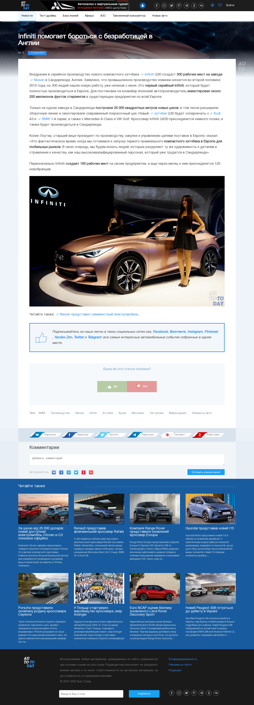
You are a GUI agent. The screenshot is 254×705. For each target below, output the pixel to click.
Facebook (160, 331)
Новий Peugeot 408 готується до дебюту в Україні (209, 609)
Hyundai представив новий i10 (210, 528)
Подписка (144, 694)
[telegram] (186, 5)
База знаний (70, 16)
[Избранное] (220, 5)
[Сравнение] (212, 5)
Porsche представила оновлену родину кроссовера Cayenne (42, 611)
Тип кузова (156, 413)
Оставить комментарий (206, 472)
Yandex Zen (63, 337)
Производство (60, 413)
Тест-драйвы (47, 16)
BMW (46, 119)
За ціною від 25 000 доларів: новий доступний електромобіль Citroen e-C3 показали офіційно (41, 533)
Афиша (89, 16)
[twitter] (171, 5)
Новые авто (160, 16)
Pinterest (211, 331)
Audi (217, 113)
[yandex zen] (194, 5)
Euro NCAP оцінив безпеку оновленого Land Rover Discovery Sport (151, 611)
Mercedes (138, 413)
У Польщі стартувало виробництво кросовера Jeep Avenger (98, 611)
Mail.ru (68, 472)
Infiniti (149, 74)
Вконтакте (178, 331)
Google (91, 472)
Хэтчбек (107, 413)
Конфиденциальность (183, 659)
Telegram (94, 337)
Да (115, 386)
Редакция (175, 670)
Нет (145, 386)
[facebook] (157, 5)
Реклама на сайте (180, 665)
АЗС (103, 16)
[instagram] (164, 5)
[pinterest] (179, 5)
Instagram (194, 331)
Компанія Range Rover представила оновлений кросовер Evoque (149, 532)
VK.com (54, 472)
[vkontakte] (201, 5)
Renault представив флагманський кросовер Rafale (99, 530)
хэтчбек (160, 113)
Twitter (79, 337)
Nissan (39, 80)
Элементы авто (202, 413)
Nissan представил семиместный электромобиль (99, 314)
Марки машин (177, 413)
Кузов (122, 413)
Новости (27, 16)
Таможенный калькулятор (129, 16)
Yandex (83, 472)
